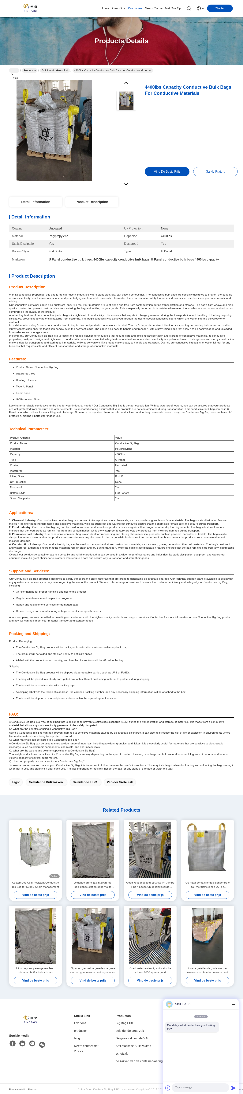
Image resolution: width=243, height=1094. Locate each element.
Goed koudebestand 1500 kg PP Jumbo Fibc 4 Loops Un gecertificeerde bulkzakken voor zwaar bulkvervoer (150, 885)
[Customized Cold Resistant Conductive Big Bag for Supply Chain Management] (35, 850)
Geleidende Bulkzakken (46, 782)
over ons (118, 8)
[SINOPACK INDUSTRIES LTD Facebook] (12, 1043)
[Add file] (167, 1088)
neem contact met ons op (163, 8)
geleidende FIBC (85, 782)
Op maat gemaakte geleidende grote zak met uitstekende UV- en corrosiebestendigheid (207, 885)
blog (77, 1038)
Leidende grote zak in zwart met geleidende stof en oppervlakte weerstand (93, 885)
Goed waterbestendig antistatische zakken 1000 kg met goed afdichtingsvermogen (150, 970)
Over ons (80, 1023)
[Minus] (233, 1004)
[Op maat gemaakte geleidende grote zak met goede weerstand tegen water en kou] (93, 936)
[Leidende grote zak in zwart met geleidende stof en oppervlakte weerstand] (93, 850)
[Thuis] (30, 1019)
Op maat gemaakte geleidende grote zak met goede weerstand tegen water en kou (93, 970)
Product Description (92, 202)
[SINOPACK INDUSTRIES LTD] (30, 8)
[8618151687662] (32, 1043)
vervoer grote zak (120, 782)
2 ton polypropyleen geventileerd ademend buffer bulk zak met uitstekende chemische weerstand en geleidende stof (35, 970)
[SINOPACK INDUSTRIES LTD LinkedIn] (22, 1043)
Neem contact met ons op (86, 1048)
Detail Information (35, 202)
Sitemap (32, 1089)
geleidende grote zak (55, 70)
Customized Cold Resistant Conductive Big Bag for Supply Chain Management (35, 884)
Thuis (105, 8)
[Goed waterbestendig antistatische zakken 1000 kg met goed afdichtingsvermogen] (150, 936)
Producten (30, 70)
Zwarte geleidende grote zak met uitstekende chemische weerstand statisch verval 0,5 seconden (207, 970)
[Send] (233, 1088)
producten (135, 8)
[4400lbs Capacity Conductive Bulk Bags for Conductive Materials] (54, 130)
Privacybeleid (17, 1089)
